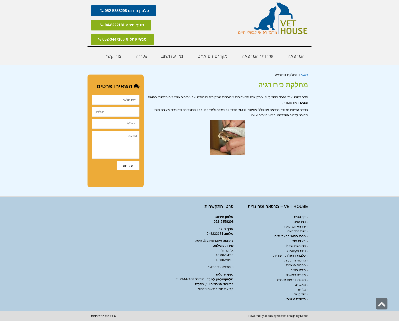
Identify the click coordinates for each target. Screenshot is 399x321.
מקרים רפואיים (296, 275)
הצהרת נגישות (296, 299)
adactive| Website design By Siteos (286, 316)
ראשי (304, 75)
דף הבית (300, 217)
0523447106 (185, 279)
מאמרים (300, 284)
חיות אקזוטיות (296, 250)
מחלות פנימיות (296, 265)
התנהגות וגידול (296, 246)
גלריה (302, 289)
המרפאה (300, 221)
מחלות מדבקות (295, 260)
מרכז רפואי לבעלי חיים (290, 236)
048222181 (215, 233)
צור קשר (300, 294)
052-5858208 (223, 221)
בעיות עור (299, 241)
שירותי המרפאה (295, 226)
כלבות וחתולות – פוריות (289, 255)
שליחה (128, 165)
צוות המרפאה (296, 231)
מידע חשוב (298, 270)
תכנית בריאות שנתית (291, 280)
